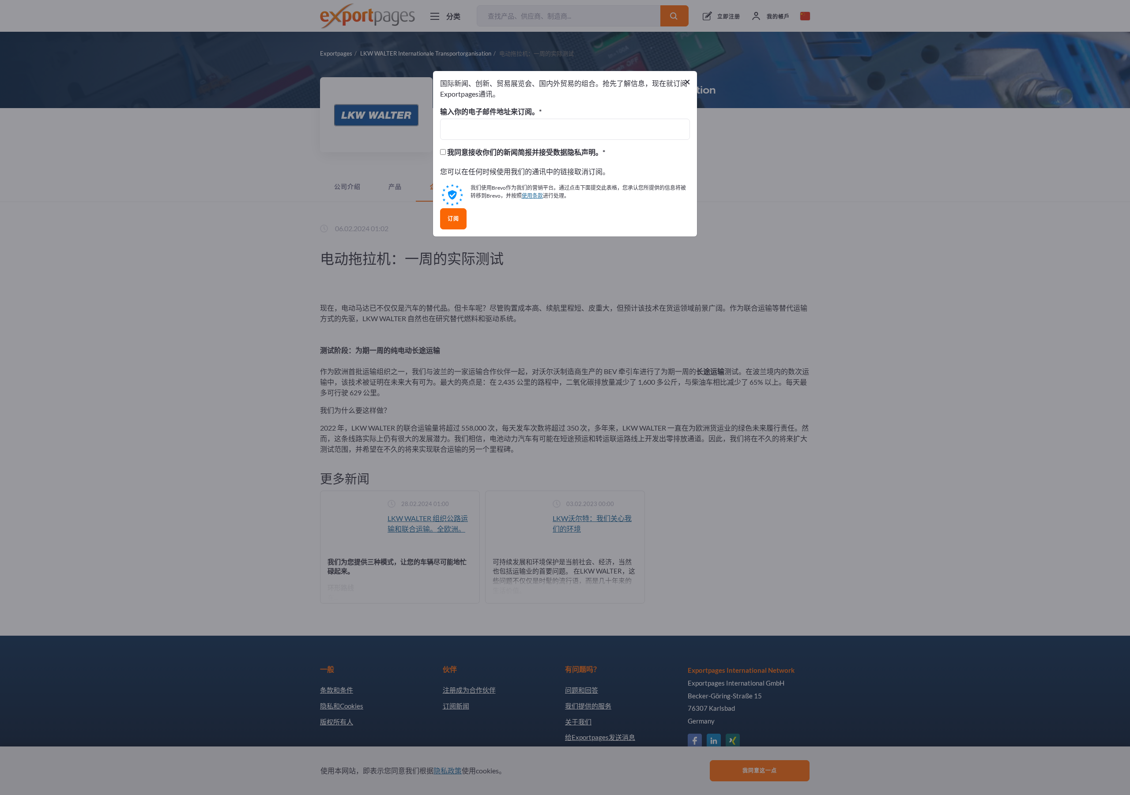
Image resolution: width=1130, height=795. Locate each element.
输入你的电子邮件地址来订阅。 (489, 111)
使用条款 (532, 195)
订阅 (453, 219)
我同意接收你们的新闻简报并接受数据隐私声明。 (524, 152)
